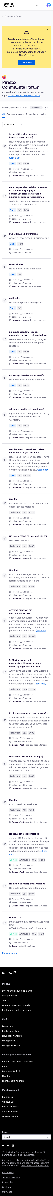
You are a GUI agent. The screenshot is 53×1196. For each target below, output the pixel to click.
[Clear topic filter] (46, 108)
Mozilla (13, 499)
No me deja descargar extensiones (27, 883)
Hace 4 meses (40, 364)
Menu (42, 5)
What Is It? (8, 1102)
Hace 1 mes (39, 176)
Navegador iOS (10, 1040)
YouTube (8, 1146)
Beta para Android (11, 1071)
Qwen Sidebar (16, 264)
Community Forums (14, 16)
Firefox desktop (10, 1031)
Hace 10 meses (40, 745)
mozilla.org (8, 1172)
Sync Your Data (10, 1111)
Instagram (13, 1146)
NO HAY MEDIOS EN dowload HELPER (28, 536)
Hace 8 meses (40, 598)
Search (37, 5)
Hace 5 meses (40, 397)
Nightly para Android (13, 1081)
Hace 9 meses (40, 701)
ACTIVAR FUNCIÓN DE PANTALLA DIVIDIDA (20, 612)
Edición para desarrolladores (17, 1061)
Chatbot (13, 570)
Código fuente (9, 995)
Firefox (15, 169)
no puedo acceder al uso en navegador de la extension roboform (28, 333)
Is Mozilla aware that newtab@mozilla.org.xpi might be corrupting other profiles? (25, 663)
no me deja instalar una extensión (26, 375)
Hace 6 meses (40, 524)
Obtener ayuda (10, 1116)
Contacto (7, 1192)
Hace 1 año (30, 946)
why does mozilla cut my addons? (26, 409)
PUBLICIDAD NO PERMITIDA (23, 234)
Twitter (6, 1000)
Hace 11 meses (40, 906)
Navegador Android (12, 1036)
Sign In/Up (7, 1097)
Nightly (6, 1076)
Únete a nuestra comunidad (16, 1005)
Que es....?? (15, 917)
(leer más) (14, 158)
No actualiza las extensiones (24, 834)
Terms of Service (11, 1177)
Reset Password (10, 1106)
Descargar (7, 1026)
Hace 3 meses (35, 286)
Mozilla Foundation (24, 1155)
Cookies (6, 1187)
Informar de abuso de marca (17, 991)
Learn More (26, 62)
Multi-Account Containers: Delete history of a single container (26, 451)
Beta (4, 1066)
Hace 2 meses (40, 222)
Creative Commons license (35, 1165)
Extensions (36, 108)
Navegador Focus (11, 1045)
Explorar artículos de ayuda (16, 1010)
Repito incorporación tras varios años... (29, 713)
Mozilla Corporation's (19, 1152)
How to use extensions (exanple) (26, 756)
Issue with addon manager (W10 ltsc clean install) (23, 136)
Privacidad (7, 1182)
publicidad (14, 298)
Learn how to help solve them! (24, 95)
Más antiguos (9, 953)
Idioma (5, 1132)
